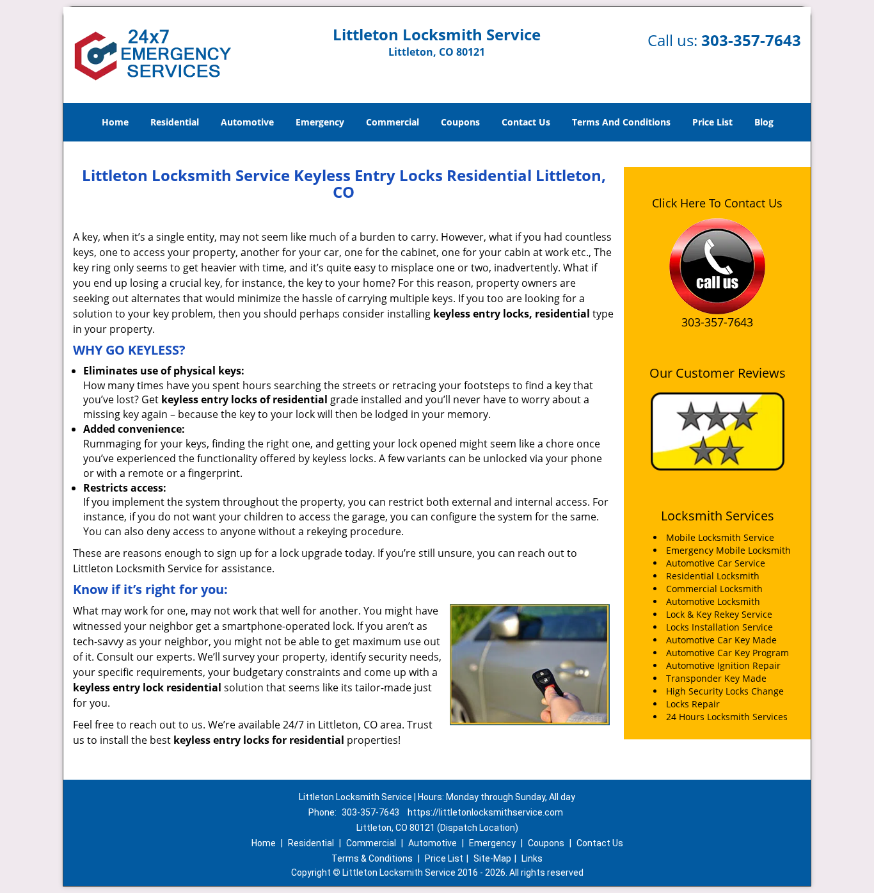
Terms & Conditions (372, 858)
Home (115, 122)
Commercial (392, 122)
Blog (764, 122)
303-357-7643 (751, 40)
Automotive (247, 122)
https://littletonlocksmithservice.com (485, 812)
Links (532, 858)
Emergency (320, 122)
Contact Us (526, 122)
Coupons (460, 122)
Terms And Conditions (621, 122)
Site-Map (492, 858)
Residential (174, 122)
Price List (712, 122)
